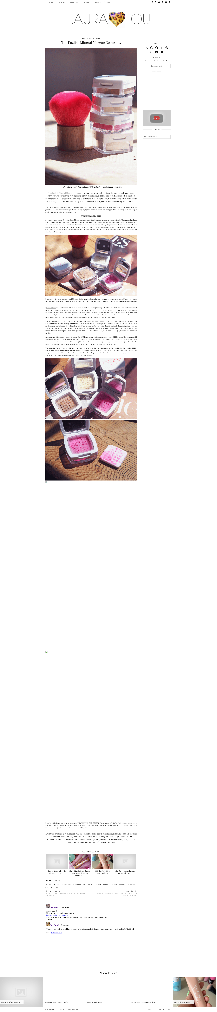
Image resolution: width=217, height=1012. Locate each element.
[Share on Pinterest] (56, 881)
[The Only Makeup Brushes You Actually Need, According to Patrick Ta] (125, 861)
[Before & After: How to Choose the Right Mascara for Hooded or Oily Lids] (57, 861)
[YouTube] (159, 2)
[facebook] (156, 47)
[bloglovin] (161, 47)
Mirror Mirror (51, 308)
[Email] (166, 2)
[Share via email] (46, 881)
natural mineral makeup (76, 886)
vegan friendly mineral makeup (119, 886)
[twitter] (146, 47)
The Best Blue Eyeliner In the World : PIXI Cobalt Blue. (65, 893)
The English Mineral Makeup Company (65, 193)
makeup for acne (110, 884)
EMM (50, 884)
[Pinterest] (156, 2)
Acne (98, 38)
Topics (86, 2)
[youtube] (156, 52)
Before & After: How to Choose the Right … (57, 872)
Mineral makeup (57, 886)
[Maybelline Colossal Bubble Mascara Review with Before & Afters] (80, 861)
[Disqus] (91, 931)
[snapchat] (151, 52)
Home (50, 2)
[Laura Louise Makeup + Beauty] (108, 17)
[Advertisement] (160, 92)
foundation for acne (92, 884)
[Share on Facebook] (50, 881)
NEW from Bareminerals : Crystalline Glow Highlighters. (116, 893)
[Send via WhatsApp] (59, 881)
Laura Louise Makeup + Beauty (64, 1009)
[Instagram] (152, 2)
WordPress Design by (160, 1009)
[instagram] (151, 47)
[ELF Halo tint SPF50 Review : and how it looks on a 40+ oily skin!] (102, 861)
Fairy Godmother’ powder (96, 321)
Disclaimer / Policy (102, 2)
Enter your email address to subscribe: (156, 61)
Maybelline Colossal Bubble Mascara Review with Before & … (79, 873)
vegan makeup (51, 887)
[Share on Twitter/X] (53, 881)
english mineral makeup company (67, 884)
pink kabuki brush (96, 886)
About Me (74, 2)
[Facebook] (163, 2)
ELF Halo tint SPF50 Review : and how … (102, 872)
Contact (61, 2)
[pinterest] (166, 47)
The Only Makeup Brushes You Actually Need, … (125, 872)
